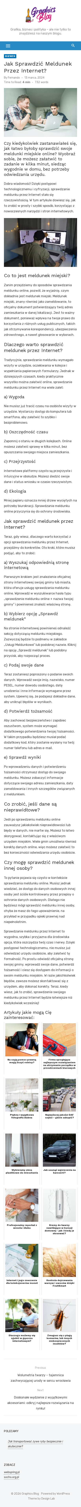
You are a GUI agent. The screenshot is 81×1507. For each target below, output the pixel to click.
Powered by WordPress (55, 1493)
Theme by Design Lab (41, 1498)
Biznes (10, 56)
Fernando (14, 77)
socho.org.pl (11, 1477)
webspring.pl (12, 1472)
